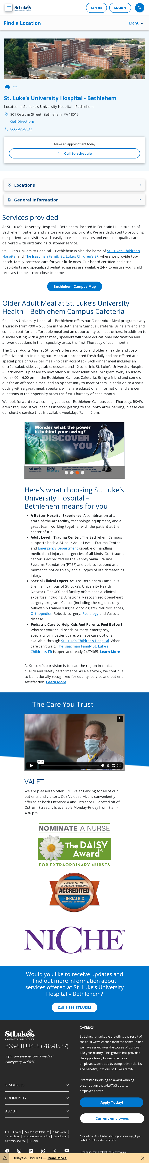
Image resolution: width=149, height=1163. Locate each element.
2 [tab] (72, 472)
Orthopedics (41, 613)
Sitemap (34, 1141)
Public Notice (59, 1132)
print (7, 87)
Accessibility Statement (37, 1132)
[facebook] (7, 1151)
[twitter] (55, 1151)
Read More (57, 1158)
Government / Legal (15, 1141)
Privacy (17, 1132)
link (15, 87)
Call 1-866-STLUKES (74, 1007)
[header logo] (23, 8)
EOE (7, 1132)
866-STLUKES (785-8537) (36, 1046)
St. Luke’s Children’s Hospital (85, 640)
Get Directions (22, 121)
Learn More (110, 651)
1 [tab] (66, 472)
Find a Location (22, 23)
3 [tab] (77, 472)
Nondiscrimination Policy (36, 1136)
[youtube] (66, 1150)
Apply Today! (111, 1102)
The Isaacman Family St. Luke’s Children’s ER (61, 256)
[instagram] (19, 1151)
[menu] (8, 8)
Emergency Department (58, 548)
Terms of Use (12, 1136)
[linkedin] (31, 1151)
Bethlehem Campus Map (74, 286)
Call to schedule (74, 153)
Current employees (112, 1118)
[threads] (43, 1151)
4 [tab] (82, 472)
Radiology (90, 613)
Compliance (60, 1136)
